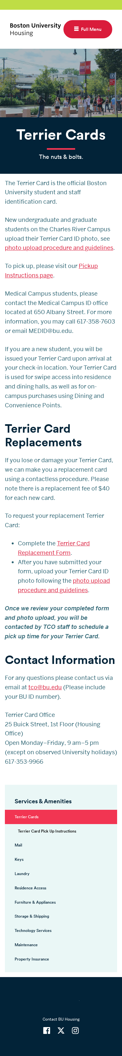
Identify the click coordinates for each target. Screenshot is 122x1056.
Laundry (22, 873)
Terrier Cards (26, 817)
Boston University (61, 1005)
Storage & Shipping (32, 916)
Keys (19, 859)
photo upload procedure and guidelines (59, 247)
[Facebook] (46, 1030)
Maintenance (26, 945)
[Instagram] (75, 1030)
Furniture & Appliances (35, 902)
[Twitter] (61, 1030)
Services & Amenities (43, 801)
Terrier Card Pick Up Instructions (47, 831)
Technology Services (33, 930)
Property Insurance (32, 959)
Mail (18, 845)
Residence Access (30, 888)
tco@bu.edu (45, 687)
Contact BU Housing (61, 1019)
